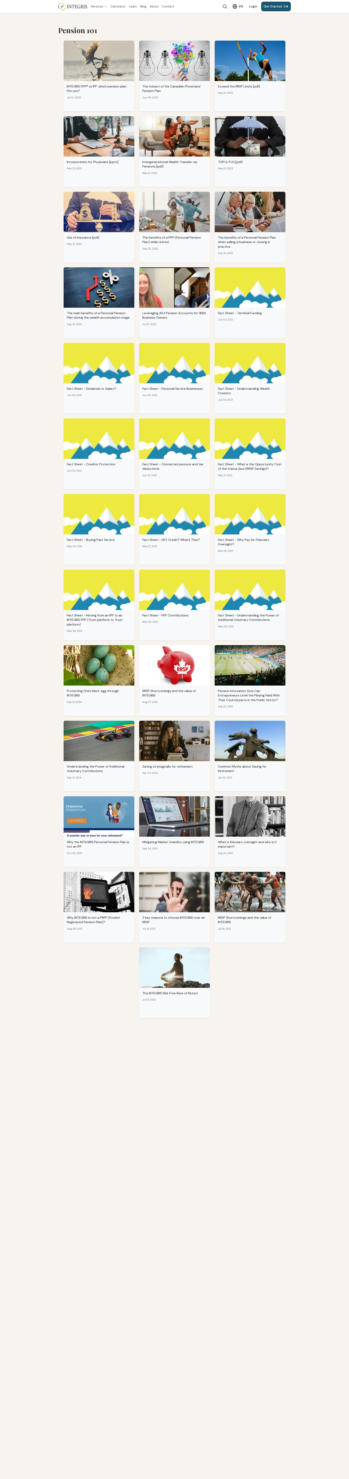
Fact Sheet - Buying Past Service (91, 540)
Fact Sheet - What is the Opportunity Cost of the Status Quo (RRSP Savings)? (250, 466)
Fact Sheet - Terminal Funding (240, 313)
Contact (168, 6)
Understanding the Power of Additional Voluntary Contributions (95, 768)
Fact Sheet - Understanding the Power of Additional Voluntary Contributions (248, 617)
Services (97, 6)
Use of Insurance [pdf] (83, 237)
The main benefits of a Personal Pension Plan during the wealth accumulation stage (98, 315)
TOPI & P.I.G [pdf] (230, 162)
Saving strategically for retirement (167, 766)
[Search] (225, 6)
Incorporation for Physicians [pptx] (92, 162)
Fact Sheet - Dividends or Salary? (91, 389)
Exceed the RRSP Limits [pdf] (239, 86)
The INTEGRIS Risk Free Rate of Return (170, 993)
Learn (133, 6)
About (154, 6)
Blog (143, 6)
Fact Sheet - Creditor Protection (91, 464)
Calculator (118, 6)
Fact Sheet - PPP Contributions (165, 615)
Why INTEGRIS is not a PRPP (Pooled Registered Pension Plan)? (93, 919)
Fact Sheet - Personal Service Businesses (172, 389)
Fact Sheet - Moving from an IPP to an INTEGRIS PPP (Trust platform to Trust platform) (95, 620)
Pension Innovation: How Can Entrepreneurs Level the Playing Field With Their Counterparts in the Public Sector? (249, 695)
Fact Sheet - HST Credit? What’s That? (171, 540)
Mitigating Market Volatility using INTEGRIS (173, 842)
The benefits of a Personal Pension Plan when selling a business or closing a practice (247, 242)
